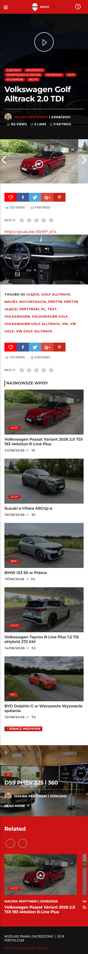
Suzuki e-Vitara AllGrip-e (28, 508)
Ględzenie (14, 70)
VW (65, 324)
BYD (13, 694)
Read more (15, 806)
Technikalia (54, 74)
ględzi (32, 294)
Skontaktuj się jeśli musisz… (27, 948)
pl (43, 309)
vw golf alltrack (34, 331)
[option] (39, 161)
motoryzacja (32, 302)
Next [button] (84, 161)
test (52, 309)
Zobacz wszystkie (25, 729)
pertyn (55, 302)
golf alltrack (55, 294)
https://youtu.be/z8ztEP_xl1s (30, 231)
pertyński (29, 309)
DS (8, 774)
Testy (71, 74)
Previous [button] (3, 161)
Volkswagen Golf (50, 316)
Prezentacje (34, 70)
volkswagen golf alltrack (32, 324)
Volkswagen (15, 79)
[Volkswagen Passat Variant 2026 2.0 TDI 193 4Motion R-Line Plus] (39, 161)
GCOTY (15, 427)
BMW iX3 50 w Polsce (25, 573)
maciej (10, 302)
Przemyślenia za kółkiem (23, 74)
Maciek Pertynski (31, 117)
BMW (14, 561)
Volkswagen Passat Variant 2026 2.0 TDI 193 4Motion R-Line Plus (43, 442)
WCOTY (33, 79)
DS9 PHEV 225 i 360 (31, 782)
